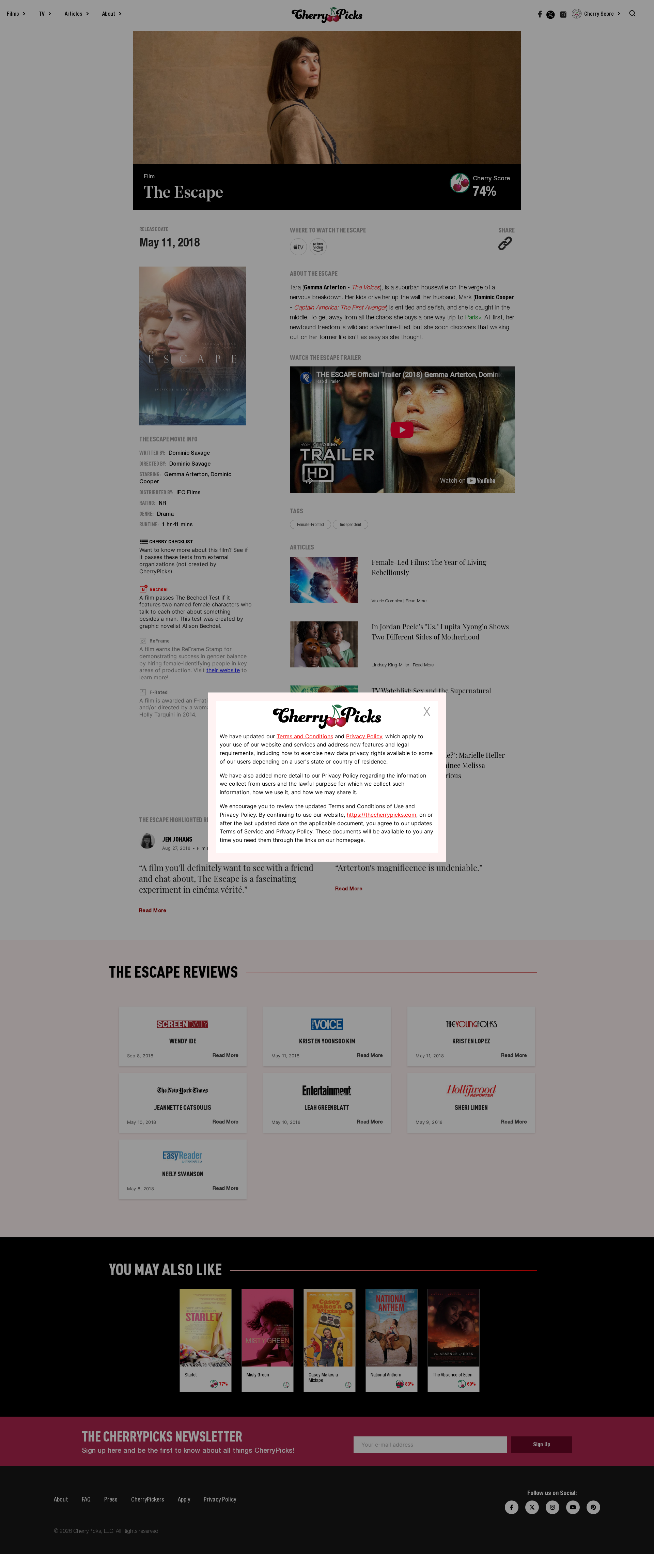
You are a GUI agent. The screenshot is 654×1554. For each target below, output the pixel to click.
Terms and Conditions (305, 736)
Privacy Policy (364, 736)
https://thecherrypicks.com (381, 814)
